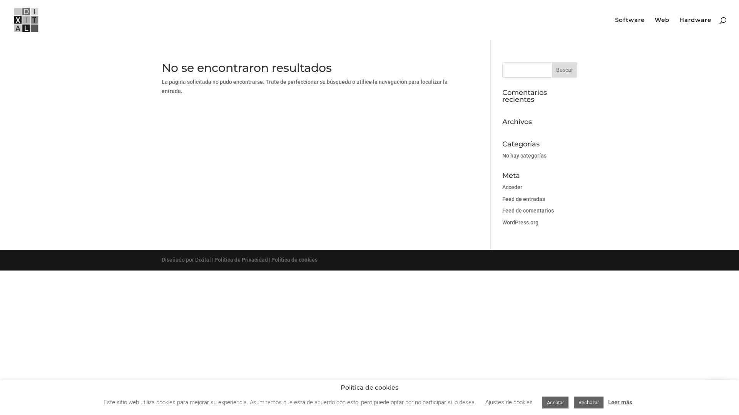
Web (662, 20)
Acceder (512, 187)
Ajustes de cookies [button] (509, 402)
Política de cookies (294, 260)
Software (630, 20)
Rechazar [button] (588, 402)
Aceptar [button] (555, 402)
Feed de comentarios (528, 211)
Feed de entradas (523, 199)
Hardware (695, 20)
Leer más (620, 402)
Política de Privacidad (241, 260)
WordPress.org (520, 222)
